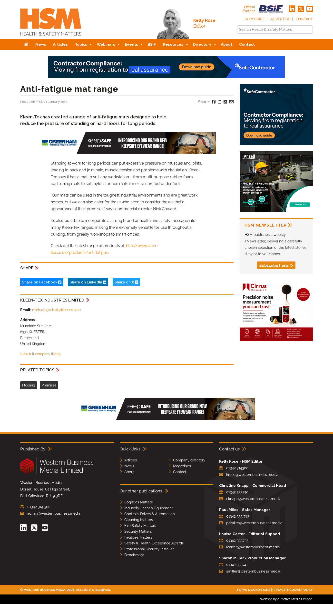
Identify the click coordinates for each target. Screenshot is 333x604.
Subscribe (255, 19)
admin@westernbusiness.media (53, 513)
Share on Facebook (40, 282)
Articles (130, 460)
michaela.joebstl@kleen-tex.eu (56, 310)
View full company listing (40, 354)
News (129, 466)
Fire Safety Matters (140, 525)
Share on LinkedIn (86, 282)
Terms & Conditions (253, 590)
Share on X (125, 282)
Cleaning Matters (138, 520)
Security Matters (138, 531)
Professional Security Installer (149, 549)
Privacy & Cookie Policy (293, 590)
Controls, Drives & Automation (149, 514)
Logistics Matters (138, 502)
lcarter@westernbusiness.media (253, 547)
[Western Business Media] (56, 473)
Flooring (28, 385)
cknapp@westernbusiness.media (253, 499)
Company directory (189, 460)
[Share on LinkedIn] (219, 101)
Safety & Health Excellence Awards (154, 543)
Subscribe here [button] (273, 265)
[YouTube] (309, 9)
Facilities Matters (138, 537)
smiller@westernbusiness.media (253, 571)
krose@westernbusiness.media (252, 474)
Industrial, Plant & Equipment (148, 508)
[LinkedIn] (292, 9)
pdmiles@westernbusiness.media (254, 523)
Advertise (280, 19)
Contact (304, 19)
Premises (49, 385)
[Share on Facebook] (213, 101)
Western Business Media (44, 590)
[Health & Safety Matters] (50, 37)
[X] (301, 9)
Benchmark (134, 555)
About (129, 472)
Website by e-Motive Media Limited (286, 599)
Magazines (182, 466)
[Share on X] (225, 101)
